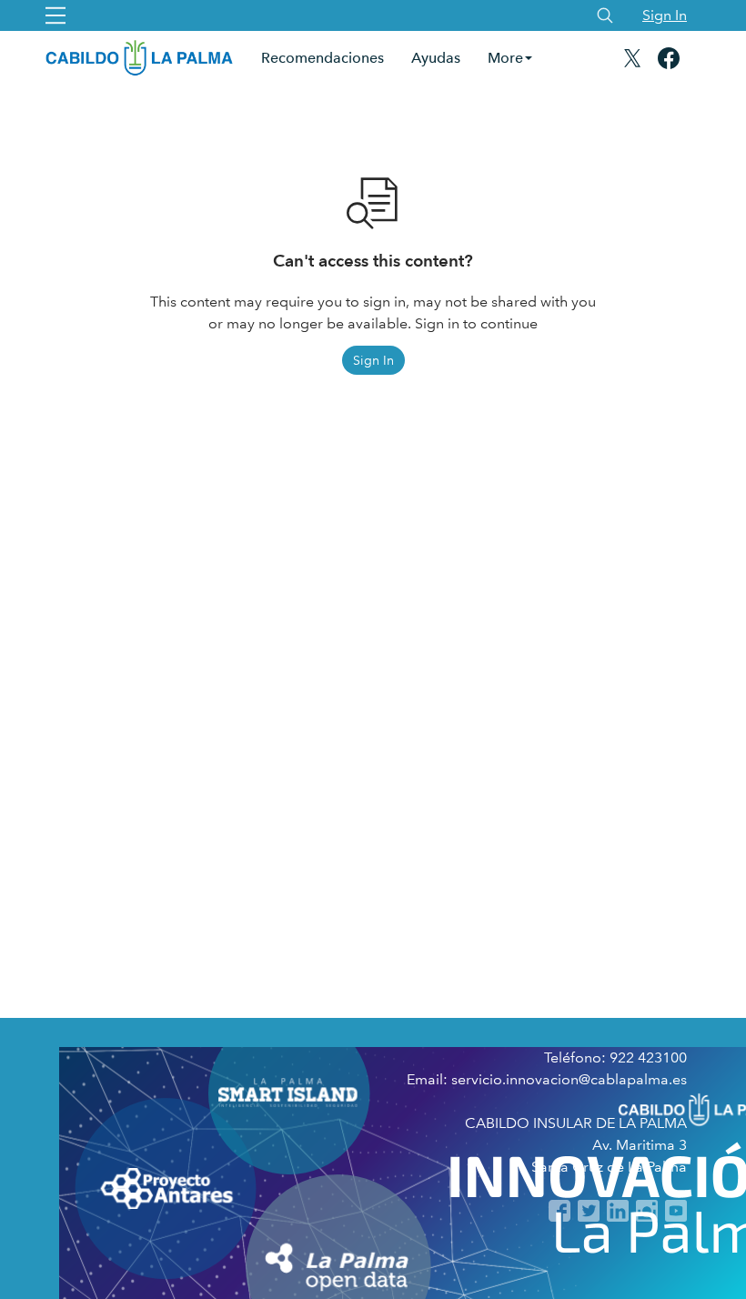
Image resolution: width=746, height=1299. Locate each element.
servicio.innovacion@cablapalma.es (569, 1079)
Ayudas (435, 57)
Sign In (664, 15)
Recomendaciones (322, 57)
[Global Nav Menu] (55, 15)
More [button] (505, 57)
